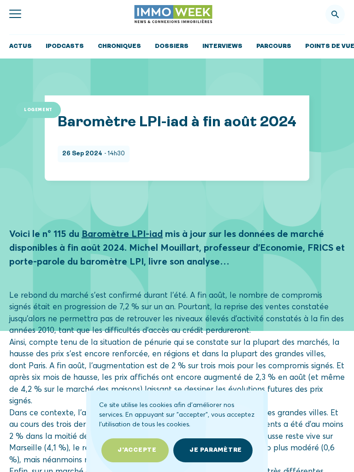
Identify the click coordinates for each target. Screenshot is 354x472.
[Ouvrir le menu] (15, 14)
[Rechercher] (335, 14)
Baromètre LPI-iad (122, 233)
